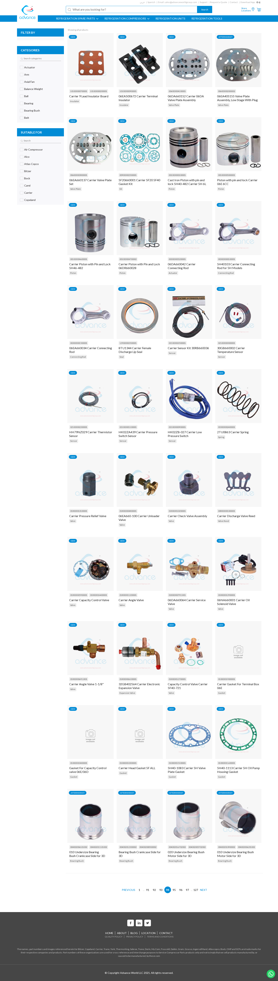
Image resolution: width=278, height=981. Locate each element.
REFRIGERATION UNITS (170, 18)
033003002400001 (226, 427)
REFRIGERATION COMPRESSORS (125, 18)
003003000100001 (226, 259)
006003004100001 (177, 91)
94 (167, 889)
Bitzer (27, 171)
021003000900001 (177, 427)
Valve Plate (174, 105)
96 (180, 889)
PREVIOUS (128, 889)
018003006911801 (78, 679)
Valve (72, 521)
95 (174, 889)
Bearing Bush (32, 110)
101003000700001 (78, 91)
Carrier (28, 192)
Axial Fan (29, 81)
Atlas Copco (31, 163)
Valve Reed (223, 521)
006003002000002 (226, 91)
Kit (121, 189)
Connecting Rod (226, 273)
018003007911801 (177, 595)
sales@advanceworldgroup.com (181, 2)
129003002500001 (128, 343)
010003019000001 (226, 679)
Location (148, 933)
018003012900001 (226, 595)
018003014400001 (98, 595)
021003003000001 (226, 343)
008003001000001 (226, 511)
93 (160, 889)
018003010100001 (78, 511)
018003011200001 (128, 595)
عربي (142, 2)
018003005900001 (78, 595)
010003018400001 (78, 763)
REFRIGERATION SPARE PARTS (76, 18)
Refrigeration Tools (206, 18)
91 (147, 889)
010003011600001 (226, 763)
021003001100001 (128, 427)
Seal (122, 357)
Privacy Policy (134, 936)
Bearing (28, 103)
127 (195, 889)
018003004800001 (128, 511)
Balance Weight (33, 89)
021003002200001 (78, 427)
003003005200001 (177, 259)
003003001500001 (78, 343)
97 (187, 889)
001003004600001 (78, 259)
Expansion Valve (127, 693)
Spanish (151, 2)
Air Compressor (33, 149)
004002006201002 (246, 847)
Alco (27, 156)
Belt (26, 117)
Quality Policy (113, 936)
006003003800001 (78, 175)
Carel (27, 185)
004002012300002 (128, 847)
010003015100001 (177, 763)
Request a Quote (218, 2)
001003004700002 (128, 259)
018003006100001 (128, 679)
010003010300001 (128, 763)
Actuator (29, 67)
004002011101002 (98, 847)
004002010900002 (226, 847)
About (122, 933)
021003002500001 (177, 343)
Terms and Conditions (160, 936)
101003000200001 (98, 91)
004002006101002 (78, 847)
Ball (26, 96)
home (109, 933)
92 (154, 889)
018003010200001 (177, 511)
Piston (172, 189)
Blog (134, 933)
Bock (27, 178)
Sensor (172, 353)
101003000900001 (128, 91)
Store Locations (246, 9)
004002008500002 (147, 847)
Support (203, 2)
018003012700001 (177, 679)
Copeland (30, 199)
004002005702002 (197, 847)
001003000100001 (177, 175)
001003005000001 (226, 175)
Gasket (221, 693)
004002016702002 (177, 847)
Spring (221, 437)
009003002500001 (128, 175)
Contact (234, 2)
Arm (26, 74)
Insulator (74, 101)
